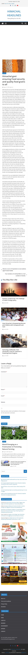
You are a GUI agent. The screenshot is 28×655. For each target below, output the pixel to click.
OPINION (4, 73)
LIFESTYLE (3, 620)
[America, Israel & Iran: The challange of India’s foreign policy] (14, 283)
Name (3, 389)
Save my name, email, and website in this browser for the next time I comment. (13, 412)
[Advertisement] (14, 40)
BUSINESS (3, 623)
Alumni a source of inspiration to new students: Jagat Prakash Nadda (14, 269)
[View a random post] (25, 23)
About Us (3, 598)
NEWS (2, 617)
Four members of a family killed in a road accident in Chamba (15, 274)
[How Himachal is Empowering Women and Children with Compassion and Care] (14, 308)
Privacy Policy (4, 604)
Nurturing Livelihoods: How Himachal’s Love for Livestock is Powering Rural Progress (12, 351)
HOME (2, 614)
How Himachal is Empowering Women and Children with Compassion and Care (14, 325)
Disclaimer (3, 606)
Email (3, 396)
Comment (4, 372)
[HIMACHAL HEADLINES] (2, 23)
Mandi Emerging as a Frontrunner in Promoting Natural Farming (11, 446)
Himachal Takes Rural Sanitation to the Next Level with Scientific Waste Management (18, 463)
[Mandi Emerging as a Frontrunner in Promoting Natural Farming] (14, 433)
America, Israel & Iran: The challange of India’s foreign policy (13, 299)
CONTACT (3, 631)
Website (3, 402)
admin (12, 87)
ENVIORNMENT (4, 625)
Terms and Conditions (6, 601)
